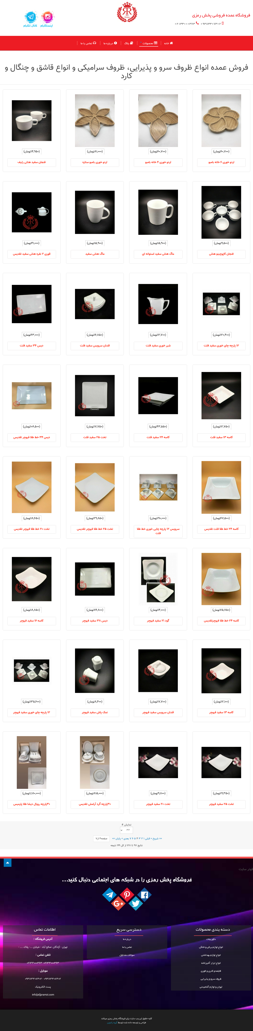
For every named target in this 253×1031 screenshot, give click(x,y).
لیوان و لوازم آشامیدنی (211, 987)
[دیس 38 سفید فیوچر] (95, 579)
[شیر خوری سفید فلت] (158, 304)
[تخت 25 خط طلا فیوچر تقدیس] (95, 487)
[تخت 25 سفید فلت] (95, 395)
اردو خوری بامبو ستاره (94, 162)
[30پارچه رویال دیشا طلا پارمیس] (31, 762)
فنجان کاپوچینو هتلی (221, 254)
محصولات (148, 43)
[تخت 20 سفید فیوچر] (158, 762)
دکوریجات (211, 939)
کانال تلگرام (30, 26)
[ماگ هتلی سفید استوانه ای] (158, 212)
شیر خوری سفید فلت (158, 345)
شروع (156, 839)
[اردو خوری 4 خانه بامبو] (158, 120)
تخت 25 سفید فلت (94, 437)
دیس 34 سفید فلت (31, 345)
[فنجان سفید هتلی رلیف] (31, 120)
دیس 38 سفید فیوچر (95, 621)
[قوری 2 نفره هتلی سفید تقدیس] (31, 212)
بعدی (126, 839)
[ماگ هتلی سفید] (95, 212)
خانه (166, 43)
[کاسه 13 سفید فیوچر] (221, 670)
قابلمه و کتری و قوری (211, 971)
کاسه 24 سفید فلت (158, 437)
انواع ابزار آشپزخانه (211, 963)
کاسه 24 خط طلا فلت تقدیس (221, 529)
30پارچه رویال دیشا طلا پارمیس (31, 804)
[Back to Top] (7, 863)
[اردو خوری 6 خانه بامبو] (221, 120)
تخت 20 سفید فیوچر (158, 804)
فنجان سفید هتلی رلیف (32, 162)
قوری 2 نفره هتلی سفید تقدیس (31, 254)
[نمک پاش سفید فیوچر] (95, 670)
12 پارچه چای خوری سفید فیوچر (31, 712)
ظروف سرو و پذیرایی (211, 979)
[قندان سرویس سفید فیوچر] (158, 670)
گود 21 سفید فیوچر (158, 621)
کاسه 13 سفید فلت (221, 437)
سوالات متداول (126, 955)
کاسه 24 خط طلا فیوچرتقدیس (221, 621)
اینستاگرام (46, 26)
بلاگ (126, 43)
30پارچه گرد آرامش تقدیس (95, 804)
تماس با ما (86, 43)
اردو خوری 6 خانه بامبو (221, 162)
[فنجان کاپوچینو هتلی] (221, 212)
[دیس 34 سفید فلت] (31, 304)
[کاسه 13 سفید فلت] (221, 395)
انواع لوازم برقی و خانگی (211, 947)
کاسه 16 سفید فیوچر (31, 621)
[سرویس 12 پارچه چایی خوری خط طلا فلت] (158, 487)
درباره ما (108, 43)
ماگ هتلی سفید (94, 254)
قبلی (147, 839)
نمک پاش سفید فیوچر (95, 712)
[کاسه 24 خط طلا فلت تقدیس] (221, 487)
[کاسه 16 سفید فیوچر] (31, 579)
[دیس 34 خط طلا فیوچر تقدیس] (31, 395)
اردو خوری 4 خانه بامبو (158, 162)
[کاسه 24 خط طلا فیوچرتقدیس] (221, 579)
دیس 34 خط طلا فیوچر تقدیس (31, 437)
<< (160, 839)
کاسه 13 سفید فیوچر (221, 712)
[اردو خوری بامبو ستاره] (95, 120)
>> (113, 839)
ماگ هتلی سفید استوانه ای (158, 254)
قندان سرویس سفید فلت (95, 345)
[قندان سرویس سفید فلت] (95, 304)
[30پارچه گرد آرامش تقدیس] (95, 762)
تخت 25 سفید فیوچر (221, 804)
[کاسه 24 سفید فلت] (158, 395)
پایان (118, 839)
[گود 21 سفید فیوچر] (158, 579)
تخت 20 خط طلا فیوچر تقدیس (31, 529)
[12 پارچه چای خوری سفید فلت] (221, 304)
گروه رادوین (112, 1022)
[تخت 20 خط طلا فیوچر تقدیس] (31, 487)
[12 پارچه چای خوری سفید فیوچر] (31, 670)
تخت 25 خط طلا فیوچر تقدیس (95, 529)
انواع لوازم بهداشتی (211, 955)
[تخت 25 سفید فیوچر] (221, 762)
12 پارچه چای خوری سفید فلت (221, 345)
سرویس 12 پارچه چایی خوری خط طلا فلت (158, 531)
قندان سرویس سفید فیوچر (158, 712)
